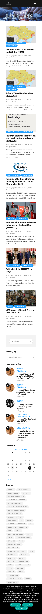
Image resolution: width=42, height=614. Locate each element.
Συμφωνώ (14, 605)
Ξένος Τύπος (20, 43)
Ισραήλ (18, 531)
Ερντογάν (21, 524)
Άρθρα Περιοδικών (13, 132)
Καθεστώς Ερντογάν (15, 534)
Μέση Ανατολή (13, 548)
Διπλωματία (12, 520)
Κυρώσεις (11, 541)
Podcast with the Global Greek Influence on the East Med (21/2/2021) (21, 225)
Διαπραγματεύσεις (14, 513)
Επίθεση (11, 524)
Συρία (10, 568)
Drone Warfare (23, 489)
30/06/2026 (20, 423)
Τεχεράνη (19, 568)
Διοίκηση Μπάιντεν (15, 517)
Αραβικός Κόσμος (14, 503)
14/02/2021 (27, 275)
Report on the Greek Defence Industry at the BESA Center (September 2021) (20, 181)
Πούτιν (22, 558)
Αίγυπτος (26, 493)
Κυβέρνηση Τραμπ (23, 537)
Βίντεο (10, 43)
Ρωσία (10, 565)
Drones (11, 489)
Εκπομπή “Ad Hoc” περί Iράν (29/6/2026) (26, 420)
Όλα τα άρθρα (20, 15)
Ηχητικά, (19, 370)
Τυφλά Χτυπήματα (14, 578)
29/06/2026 (20, 440)
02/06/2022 (27, 56)
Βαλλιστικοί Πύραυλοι (16, 510)
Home (12, 15)
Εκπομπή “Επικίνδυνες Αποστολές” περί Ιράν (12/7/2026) (25, 392)
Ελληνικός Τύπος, (23, 368)
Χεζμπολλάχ (12, 582)
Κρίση (10, 537)
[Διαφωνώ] (19, 611)
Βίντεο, (19, 415)
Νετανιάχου (12, 554)
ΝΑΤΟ (31, 551)
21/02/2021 (27, 231)
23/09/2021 (27, 188)
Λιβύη (21, 541)
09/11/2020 (27, 316)
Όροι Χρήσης (20, 608)
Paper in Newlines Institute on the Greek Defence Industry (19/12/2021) (21, 138)
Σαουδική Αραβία (23, 565)
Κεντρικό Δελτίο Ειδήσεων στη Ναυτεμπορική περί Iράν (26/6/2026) (25, 434)
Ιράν (9, 531)
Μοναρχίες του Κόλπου (16, 551)
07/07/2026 (20, 411)
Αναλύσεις (11, 218)
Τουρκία (11, 572)
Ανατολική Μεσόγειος (16, 496)
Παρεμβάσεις (12, 45)
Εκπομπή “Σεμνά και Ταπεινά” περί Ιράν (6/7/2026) (24, 406)
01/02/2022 (27, 144)
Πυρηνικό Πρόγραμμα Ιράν (18, 561)
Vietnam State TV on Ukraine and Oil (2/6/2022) (20, 50)
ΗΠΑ (31, 524)
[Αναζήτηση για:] (21, 341)
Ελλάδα (29, 520)
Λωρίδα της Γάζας (14, 544)
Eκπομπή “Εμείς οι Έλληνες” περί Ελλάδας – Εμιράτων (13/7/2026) (25, 376)
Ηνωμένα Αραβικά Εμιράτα (17, 527)
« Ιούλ (8, 479)
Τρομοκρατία (13, 575)
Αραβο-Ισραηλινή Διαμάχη (17, 507)
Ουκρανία (11, 558)
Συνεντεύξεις (22, 218)
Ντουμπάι (24, 554)
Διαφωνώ (26, 605)
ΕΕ (21, 520)
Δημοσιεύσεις (27, 132)
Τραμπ (20, 572)
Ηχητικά (19, 402)
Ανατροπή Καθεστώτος (16, 500)
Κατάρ (29, 534)
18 (12, 468)
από (14, 56)
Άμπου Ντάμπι (13, 493)
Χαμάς (27, 578)
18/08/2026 (20, 381)
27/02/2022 (27, 99)
